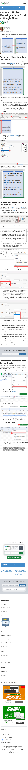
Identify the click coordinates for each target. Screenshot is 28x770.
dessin (14, 391)
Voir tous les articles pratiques (13, 8)
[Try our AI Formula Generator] (14, 549)
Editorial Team (7, 22)
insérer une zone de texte (18, 207)
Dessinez (5, 225)
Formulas (4, 671)
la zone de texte (15, 225)
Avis (2, 615)
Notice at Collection (6, 742)
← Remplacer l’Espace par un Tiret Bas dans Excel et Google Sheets (6, 571)
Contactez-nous (5, 611)
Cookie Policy (6, 734)
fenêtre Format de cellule (13, 135)
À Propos (3, 604)
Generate (22, 354)
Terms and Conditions (8, 737)
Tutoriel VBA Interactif (7, 659)
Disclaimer (4, 729)
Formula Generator (7, 635)
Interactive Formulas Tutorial (10, 682)
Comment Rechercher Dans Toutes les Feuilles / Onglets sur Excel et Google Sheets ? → (20, 572)
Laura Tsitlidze (7, 29)
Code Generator (5, 655)
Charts (3, 679)
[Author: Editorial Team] (2, 23)
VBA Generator (5, 639)
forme (14, 210)
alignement (13, 63)
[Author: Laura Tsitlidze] (2, 29)
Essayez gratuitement (14, 557)
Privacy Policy (6, 732)
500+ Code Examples (6, 662)
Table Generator (6, 642)
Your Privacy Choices (8, 740)
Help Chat (4, 646)
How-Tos (3, 675)
